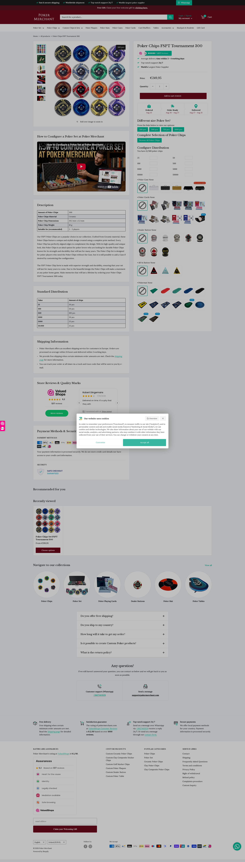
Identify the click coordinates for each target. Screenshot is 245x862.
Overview (153, 418)
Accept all (144, 442)
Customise (100, 442)
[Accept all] (163, 418)
